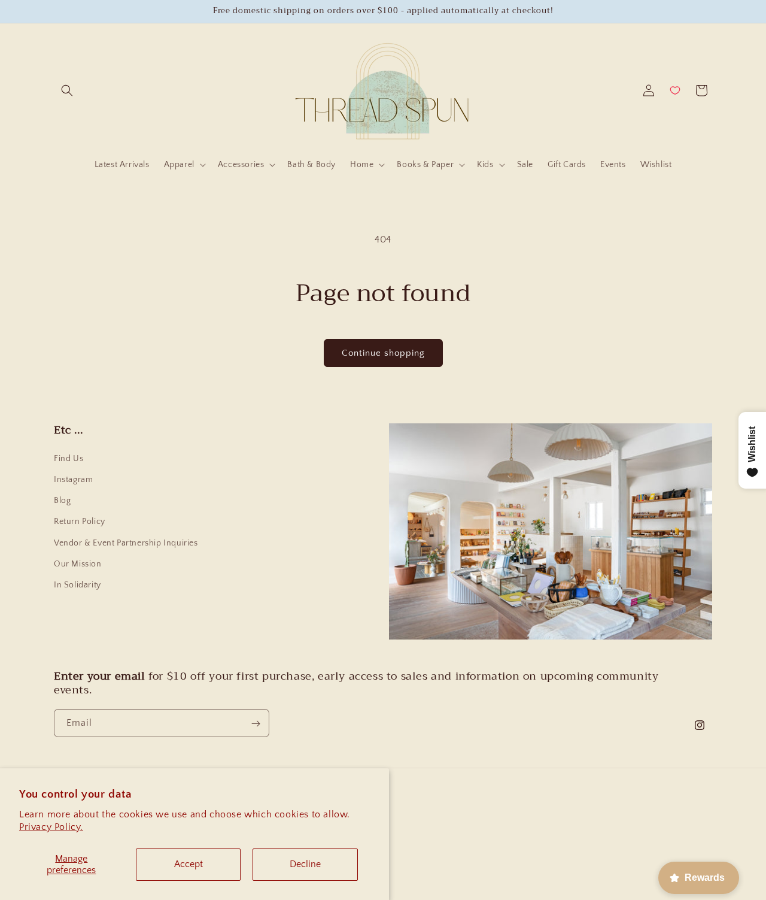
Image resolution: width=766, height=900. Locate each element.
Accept (188, 864)
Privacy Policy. (51, 827)
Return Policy (79, 521)
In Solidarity (77, 585)
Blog (62, 500)
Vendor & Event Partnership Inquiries (126, 543)
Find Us (68, 458)
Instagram (73, 479)
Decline (305, 864)
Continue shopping (383, 353)
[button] (67, 90)
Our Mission (78, 564)
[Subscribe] (255, 724)
